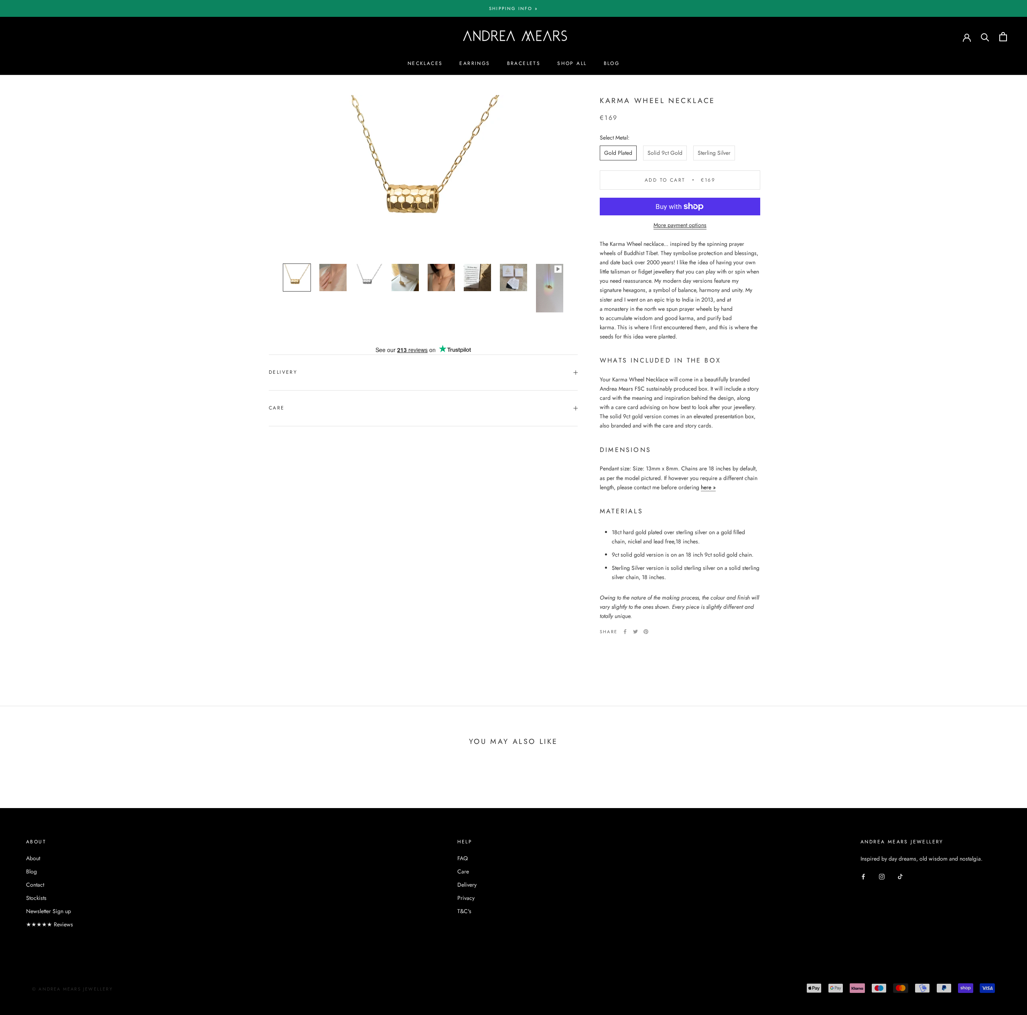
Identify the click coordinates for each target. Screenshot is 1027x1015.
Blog (612, 63)
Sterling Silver (714, 153)
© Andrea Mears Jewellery (72, 989)
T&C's (464, 911)
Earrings (474, 63)
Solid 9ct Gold (664, 153)
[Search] (985, 36)
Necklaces (425, 63)
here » (708, 487)
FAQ (462, 858)
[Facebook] (625, 631)
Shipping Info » (513, 8)
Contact (35, 885)
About (33, 858)
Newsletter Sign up (48, 911)
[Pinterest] (645, 631)
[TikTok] (900, 876)
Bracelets (524, 63)
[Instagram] (882, 876)
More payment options (680, 225)
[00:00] (423, 175)
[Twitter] (635, 631)
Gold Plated (618, 153)
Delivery (283, 372)
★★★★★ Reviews (49, 924)
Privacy (466, 898)
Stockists (36, 898)
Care (277, 407)
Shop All (572, 63)
